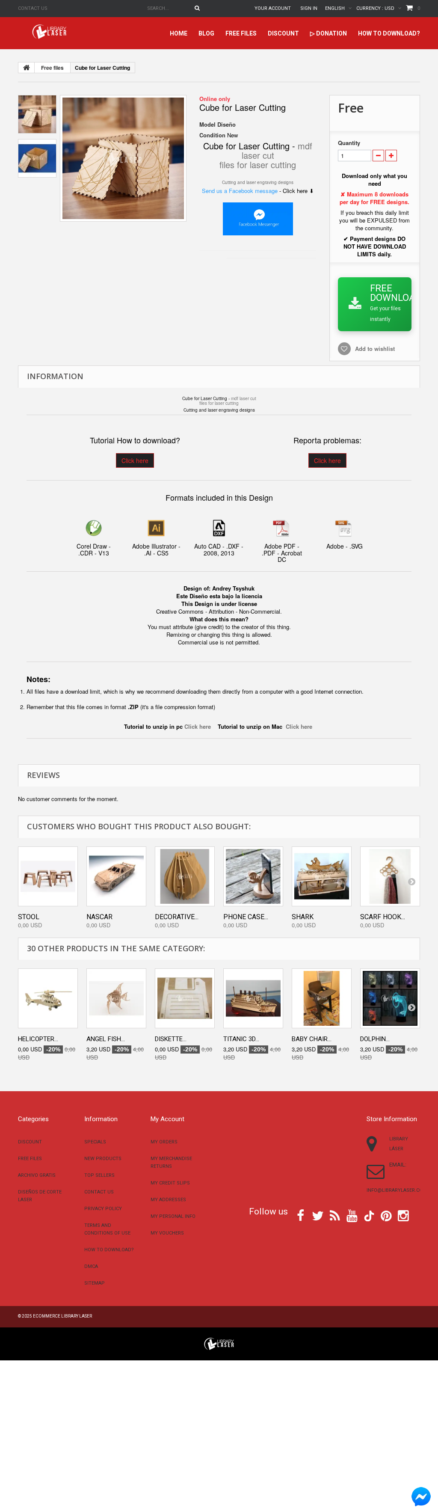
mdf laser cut (243, 398)
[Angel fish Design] (116, 998)
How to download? (389, 33)
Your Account (273, 8)
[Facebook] (300, 1215)
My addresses (168, 1199)
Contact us (32, 8)
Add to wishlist (375, 348)
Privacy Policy (103, 1208)
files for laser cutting (257, 164)
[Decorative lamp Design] (185, 876)
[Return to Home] (26, 67)
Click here (134, 460)
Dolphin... (375, 1039)
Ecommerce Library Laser (62, 1316)
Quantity (349, 143)
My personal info (173, 1216)
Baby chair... (311, 1039)
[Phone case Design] (253, 876)
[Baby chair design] (322, 998)
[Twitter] (318, 1215)
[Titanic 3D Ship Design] (253, 998)
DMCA (91, 1266)
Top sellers (99, 1175)
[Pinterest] (386, 1215)
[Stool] (48, 876)
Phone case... (245, 917)
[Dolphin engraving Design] (390, 998)
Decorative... (176, 917)
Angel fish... (105, 1039)
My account (167, 1119)
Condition (212, 135)
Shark (303, 917)
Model (207, 124)
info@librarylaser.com (397, 1190)
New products (102, 1158)
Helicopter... (38, 1039)
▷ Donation (328, 33)
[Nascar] (116, 876)
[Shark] (322, 876)
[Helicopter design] (48, 998)
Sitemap (94, 1283)
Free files (241, 33)
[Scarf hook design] (390, 876)
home (178, 33)
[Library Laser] (50, 31)
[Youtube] (352, 1215)
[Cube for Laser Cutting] (123, 158)
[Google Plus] (369, 1216)
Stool (28, 917)
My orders (164, 1142)
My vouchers (167, 1233)
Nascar (99, 917)
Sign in (308, 8)
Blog (206, 33)
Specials (95, 1142)
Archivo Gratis (37, 1175)
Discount (283, 33)
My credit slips (170, 1183)
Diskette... (170, 1039)
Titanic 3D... (241, 1039)
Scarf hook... (382, 917)
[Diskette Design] (185, 998)
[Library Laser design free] (219, 1343)
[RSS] (335, 1215)
